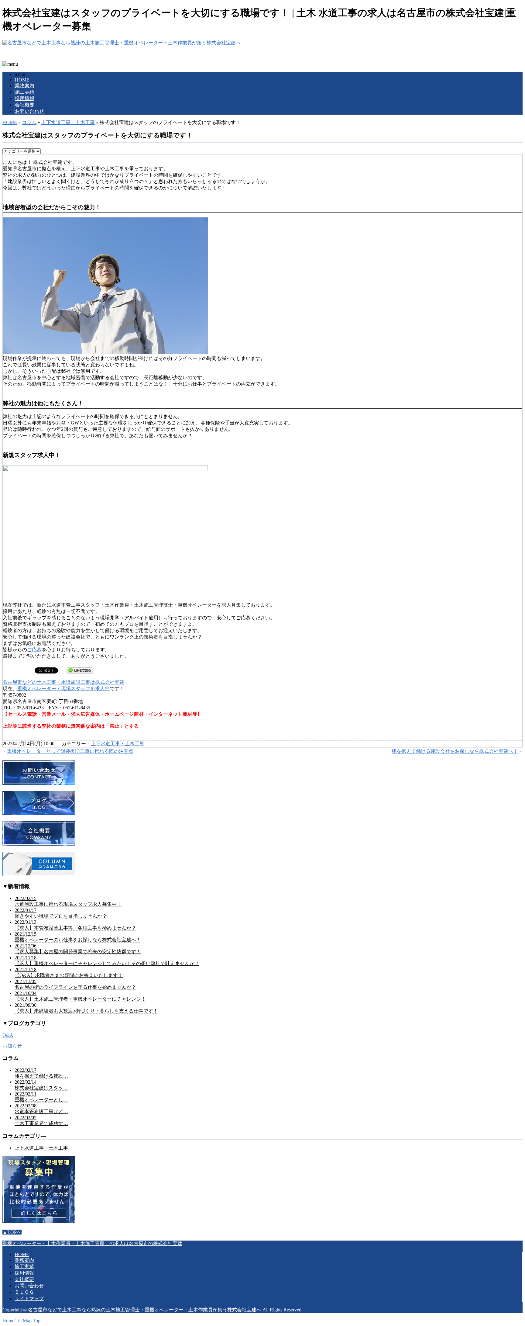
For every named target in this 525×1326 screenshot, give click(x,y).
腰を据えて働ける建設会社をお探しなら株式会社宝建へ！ (455, 751)
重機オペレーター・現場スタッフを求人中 (63, 688)
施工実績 (24, 92)
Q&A (7, 1035)
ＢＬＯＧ (24, 1292)
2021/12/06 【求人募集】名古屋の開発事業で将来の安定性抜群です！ (78, 948)
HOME (22, 79)
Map (27, 1320)
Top (36, 1320)
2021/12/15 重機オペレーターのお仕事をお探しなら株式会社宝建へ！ (78, 936)
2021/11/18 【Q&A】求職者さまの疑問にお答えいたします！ (69, 972)
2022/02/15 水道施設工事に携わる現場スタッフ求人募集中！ (68, 901)
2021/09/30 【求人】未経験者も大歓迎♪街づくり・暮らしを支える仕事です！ (86, 1007)
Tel (18, 1320)
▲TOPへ (12, 1232)
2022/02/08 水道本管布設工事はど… (41, 1108)
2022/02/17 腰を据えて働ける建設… (41, 1073)
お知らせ (12, 1045)
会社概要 (24, 104)
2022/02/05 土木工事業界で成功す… (41, 1120)
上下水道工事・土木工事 (68, 122)
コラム (29, 122)
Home (8, 1320)
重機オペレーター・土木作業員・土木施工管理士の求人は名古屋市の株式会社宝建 (92, 1243)
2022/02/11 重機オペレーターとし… (41, 1096)
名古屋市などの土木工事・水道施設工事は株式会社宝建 (63, 682)
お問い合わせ (29, 111)
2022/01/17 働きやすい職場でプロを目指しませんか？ (61, 913)
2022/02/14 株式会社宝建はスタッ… (41, 1084)
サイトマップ (29, 1298)
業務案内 (24, 85)
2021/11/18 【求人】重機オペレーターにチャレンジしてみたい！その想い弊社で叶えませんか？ (107, 960)
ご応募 (34, 649)
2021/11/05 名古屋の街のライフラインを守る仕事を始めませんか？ (75, 984)
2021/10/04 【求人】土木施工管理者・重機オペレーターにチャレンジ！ (80, 996)
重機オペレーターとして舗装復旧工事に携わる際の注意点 (70, 751)
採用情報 (24, 98)
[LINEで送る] (80, 670)
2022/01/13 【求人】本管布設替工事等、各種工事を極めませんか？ (75, 924)
